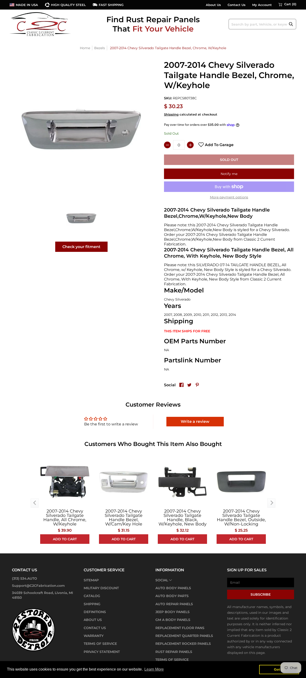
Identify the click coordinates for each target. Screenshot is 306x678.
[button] (287, 4)
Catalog (92, 596)
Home (85, 48)
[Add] (190, 145)
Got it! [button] (279, 669)
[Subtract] (167, 145)
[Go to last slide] (35, 503)
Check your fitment (81, 246)
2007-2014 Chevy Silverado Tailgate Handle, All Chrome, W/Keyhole (64, 517)
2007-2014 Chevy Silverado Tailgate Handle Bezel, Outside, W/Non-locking (241, 517)
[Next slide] (271, 503)
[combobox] (262, 24)
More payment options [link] (229, 197)
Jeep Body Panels (172, 612)
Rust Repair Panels (173, 652)
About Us (213, 4)
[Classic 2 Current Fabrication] (41, 24)
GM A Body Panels (172, 620)
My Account (262, 4)
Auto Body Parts (172, 596)
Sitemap (91, 580)
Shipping (171, 114)
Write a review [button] (195, 421)
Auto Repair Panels (174, 604)
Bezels (99, 48)
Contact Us (237, 4)
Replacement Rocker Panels (183, 643)
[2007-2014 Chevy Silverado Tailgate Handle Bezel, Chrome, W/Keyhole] (81, 218)
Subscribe (261, 594)
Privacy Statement (102, 652)
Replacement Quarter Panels (184, 636)
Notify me (229, 174)
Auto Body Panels (173, 588)
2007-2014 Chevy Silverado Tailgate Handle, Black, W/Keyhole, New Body (182, 517)
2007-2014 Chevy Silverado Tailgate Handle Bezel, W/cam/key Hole (123, 517)
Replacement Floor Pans (179, 628)
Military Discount (101, 588)
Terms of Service (100, 643)
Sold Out (229, 160)
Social (161, 580)
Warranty (94, 636)
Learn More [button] (154, 669)
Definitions (95, 612)
